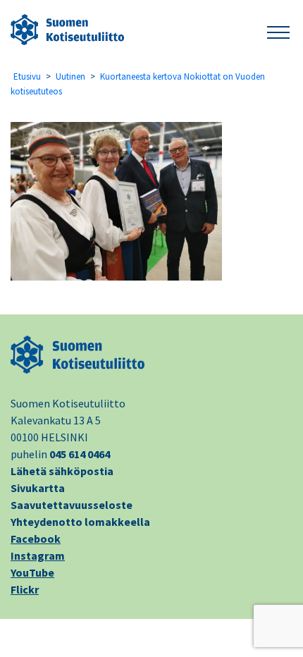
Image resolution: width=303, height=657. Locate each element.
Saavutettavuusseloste (71, 505)
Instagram (38, 555)
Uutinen (70, 76)
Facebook (36, 539)
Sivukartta (38, 488)
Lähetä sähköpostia (62, 471)
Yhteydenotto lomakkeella (80, 522)
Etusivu (27, 76)
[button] (278, 30)
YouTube (32, 572)
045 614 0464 (79, 454)
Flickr (25, 589)
